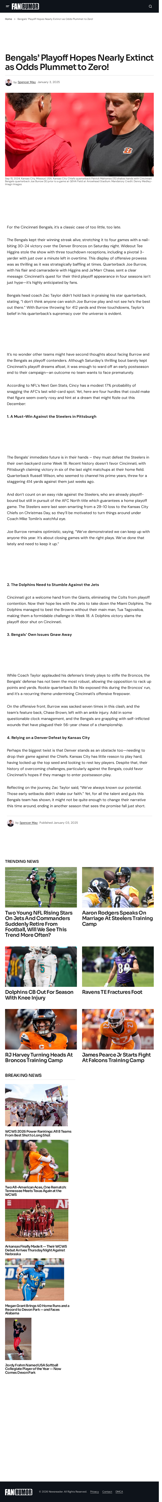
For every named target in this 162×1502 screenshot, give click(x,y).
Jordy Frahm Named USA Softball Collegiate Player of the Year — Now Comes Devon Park (33, 1369)
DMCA (119, 1491)
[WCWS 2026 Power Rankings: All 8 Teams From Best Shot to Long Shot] (37, 1105)
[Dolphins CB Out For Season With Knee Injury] (41, 966)
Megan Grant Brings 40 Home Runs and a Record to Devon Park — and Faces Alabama (37, 1309)
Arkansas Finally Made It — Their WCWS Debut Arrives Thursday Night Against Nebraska (36, 1250)
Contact (107, 1491)
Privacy (94, 1491)
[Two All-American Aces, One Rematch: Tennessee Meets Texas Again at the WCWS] (38, 1161)
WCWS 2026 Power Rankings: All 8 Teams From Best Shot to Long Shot (38, 1133)
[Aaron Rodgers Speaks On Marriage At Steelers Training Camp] (118, 887)
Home (8, 19)
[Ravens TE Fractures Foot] (118, 966)
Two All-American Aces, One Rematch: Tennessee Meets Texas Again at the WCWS (35, 1191)
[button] (7, 6)
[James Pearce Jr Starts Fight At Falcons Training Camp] (118, 1029)
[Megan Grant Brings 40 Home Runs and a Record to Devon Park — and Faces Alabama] (35, 1279)
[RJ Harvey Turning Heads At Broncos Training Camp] (41, 1029)
